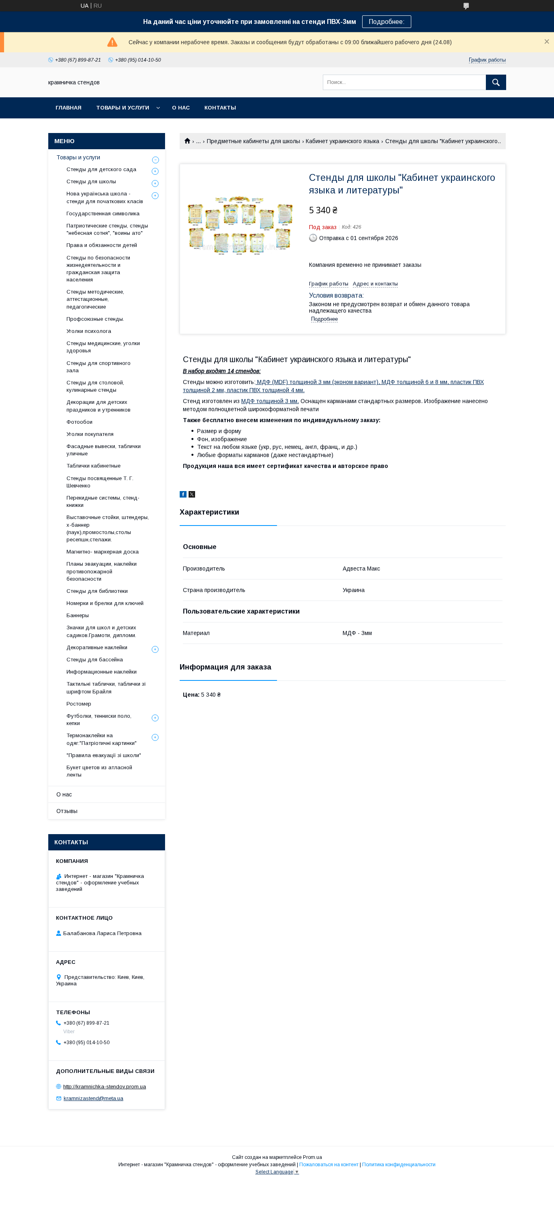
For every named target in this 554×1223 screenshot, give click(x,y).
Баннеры (78, 615)
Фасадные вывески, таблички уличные (104, 450)
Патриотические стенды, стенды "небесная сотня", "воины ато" (107, 229)
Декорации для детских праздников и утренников (99, 405)
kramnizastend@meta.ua (93, 1098)
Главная (69, 108)
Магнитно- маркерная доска (103, 552)
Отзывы (66, 811)
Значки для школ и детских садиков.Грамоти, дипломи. (101, 631)
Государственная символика (103, 213)
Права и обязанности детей (102, 245)
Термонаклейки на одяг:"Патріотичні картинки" (102, 739)
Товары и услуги (122, 108)
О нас (181, 108)
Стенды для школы (91, 181)
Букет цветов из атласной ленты (99, 771)
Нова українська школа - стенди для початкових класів (105, 197)
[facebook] (183, 495)
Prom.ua (312, 1157)
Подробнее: (387, 21)
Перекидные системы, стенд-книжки (103, 501)
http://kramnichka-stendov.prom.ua (104, 1087)
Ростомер (79, 704)
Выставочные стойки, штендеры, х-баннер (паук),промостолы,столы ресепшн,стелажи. (108, 528)
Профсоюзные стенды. (95, 319)
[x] (192, 495)
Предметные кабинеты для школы (253, 141)
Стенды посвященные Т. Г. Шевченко (100, 482)
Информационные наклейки (102, 672)
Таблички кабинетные (93, 466)
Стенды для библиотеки (97, 591)
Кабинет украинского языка (342, 141)
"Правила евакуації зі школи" (104, 755)
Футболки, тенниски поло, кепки (99, 719)
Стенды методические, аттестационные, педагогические (95, 299)
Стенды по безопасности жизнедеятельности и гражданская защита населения (98, 269)
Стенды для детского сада (101, 169)
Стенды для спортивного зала (99, 366)
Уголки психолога (89, 331)
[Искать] (496, 82)
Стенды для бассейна (95, 660)
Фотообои (79, 422)
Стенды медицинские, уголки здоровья (103, 347)
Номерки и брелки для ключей (105, 603)
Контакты (220, 108)
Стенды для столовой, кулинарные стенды (95, 386)
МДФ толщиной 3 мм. (270, 401)
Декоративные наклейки (97, 647)
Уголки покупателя (90, 434)
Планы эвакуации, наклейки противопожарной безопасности (102, 571)
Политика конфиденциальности (399, 1164)
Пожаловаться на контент (329, 1164)
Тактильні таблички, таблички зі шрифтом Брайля (106, 687)
